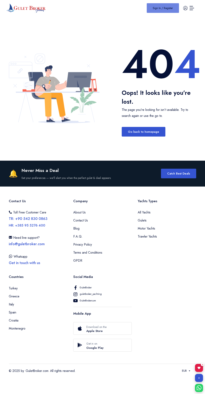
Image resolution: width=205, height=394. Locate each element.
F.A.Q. (77, 236)
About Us (79, 212)
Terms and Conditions (87, 252)
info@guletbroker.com (27, 244)
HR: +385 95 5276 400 (27, 225)
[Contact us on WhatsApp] (199, 388)
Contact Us (80, 220)
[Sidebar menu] (192, 8)
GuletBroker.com (37, 370)
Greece (14, 296)
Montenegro (17, 328)
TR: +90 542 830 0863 (28, 218)
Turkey (13, 288)
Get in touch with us (24, 262)
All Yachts (144, 212)
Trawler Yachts (147, 236)
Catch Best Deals (178, 173)
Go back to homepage (143, 132)
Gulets (142, 220)
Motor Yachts (146, 228)
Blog (76, 228)
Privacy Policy (82, 244)
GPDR (77, 260)
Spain (12, 312)
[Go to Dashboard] (185, 8)
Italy (11, 304)
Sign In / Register (163, 8)
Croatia (13, 320)
